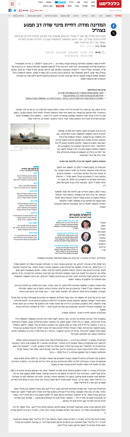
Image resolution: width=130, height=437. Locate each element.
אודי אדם (50, 52)
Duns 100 (65, 16)
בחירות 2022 (18, 16)
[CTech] (60, 6)
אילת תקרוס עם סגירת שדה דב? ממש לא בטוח (83, 95)
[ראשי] (109, 4)
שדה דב (83, 52)
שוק (78, 2)
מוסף (70, 6)
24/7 (93, 2)
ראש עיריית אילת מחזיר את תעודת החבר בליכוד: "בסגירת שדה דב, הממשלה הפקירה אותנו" (64, 98)
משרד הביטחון (86, 55)
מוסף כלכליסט (51, 16)
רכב (100, 16)
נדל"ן (71, 2)
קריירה (84, 16)
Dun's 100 (47, 6)
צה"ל (91, 52)
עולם (93, 6)
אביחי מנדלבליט (71, 55)
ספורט (85, 6)
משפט (48, 2)
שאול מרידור (61, 52)
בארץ (40, 2)
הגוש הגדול (73, 52)
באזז (86, 2)
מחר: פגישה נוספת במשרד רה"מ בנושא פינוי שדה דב (80, 93)
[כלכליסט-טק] (60, 2)
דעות (93, 16)
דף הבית (118, 11)
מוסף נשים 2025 (34, 16)
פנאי (77, 6)
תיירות (75, 16)
